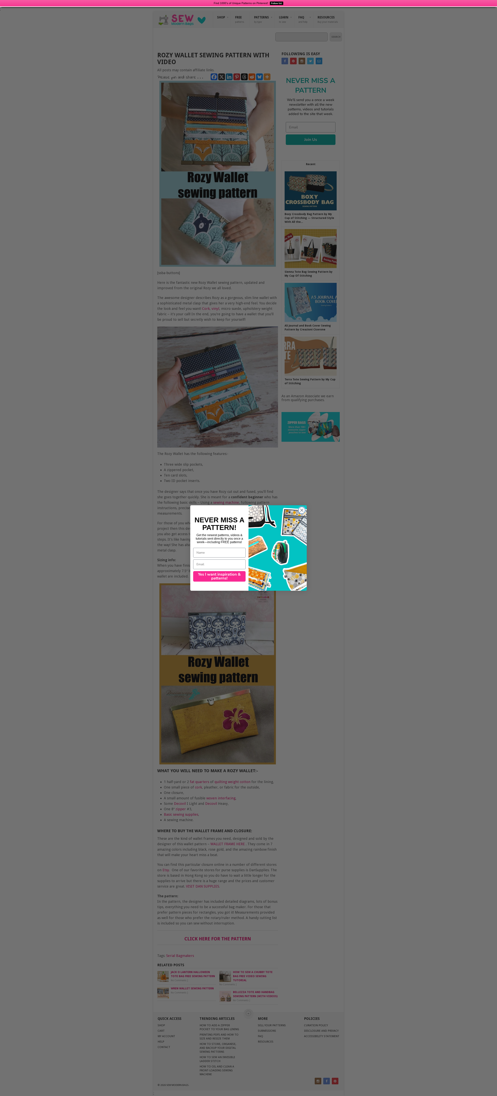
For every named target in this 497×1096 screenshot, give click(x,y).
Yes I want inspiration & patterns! (219, 576)
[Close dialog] (301, 510)
